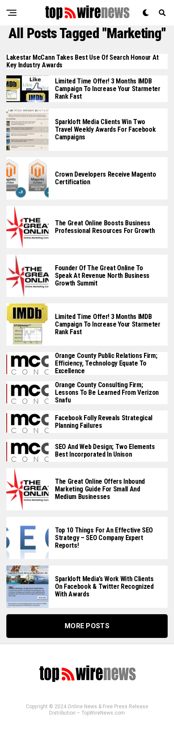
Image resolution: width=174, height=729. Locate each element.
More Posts (87, 626)
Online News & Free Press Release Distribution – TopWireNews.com (98, 710)
